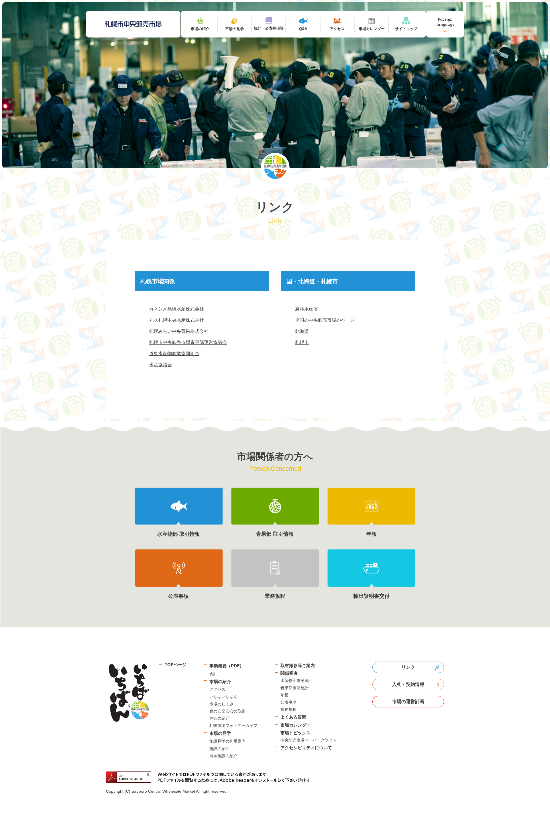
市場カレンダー (295, 725)
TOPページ (175, 664)
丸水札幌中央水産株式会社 (176, 320)
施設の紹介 (219, 748)
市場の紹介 (220, 681)
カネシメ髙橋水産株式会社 (176, 308)
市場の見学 (220, 733)
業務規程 (288, 709)
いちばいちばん (223, 696)
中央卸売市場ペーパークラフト (308, 740)
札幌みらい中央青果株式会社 (179, 331)
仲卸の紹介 (219, 718)
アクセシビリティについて (306, 747)
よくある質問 (293, 717)
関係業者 (289, 673)
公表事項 (288, 702)
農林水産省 (306, 308)
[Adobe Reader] (209, 777)
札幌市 (302, 342)
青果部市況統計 (294, 688)
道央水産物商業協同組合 (174, 353)
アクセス (217, 689)
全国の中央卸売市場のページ (325, 320)
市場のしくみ (221, 704)
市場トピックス (295, 732)
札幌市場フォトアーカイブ (233, 725)
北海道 (302, 331)
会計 (213, 673)
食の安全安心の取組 (227, 711)
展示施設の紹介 (223, 755)
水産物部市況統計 (296, 680)
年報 (284, 695)
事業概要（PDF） (226, 665)
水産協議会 (160, 364)
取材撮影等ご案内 (297, 665)
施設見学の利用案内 (227, 741)
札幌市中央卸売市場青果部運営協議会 (188, 342)
